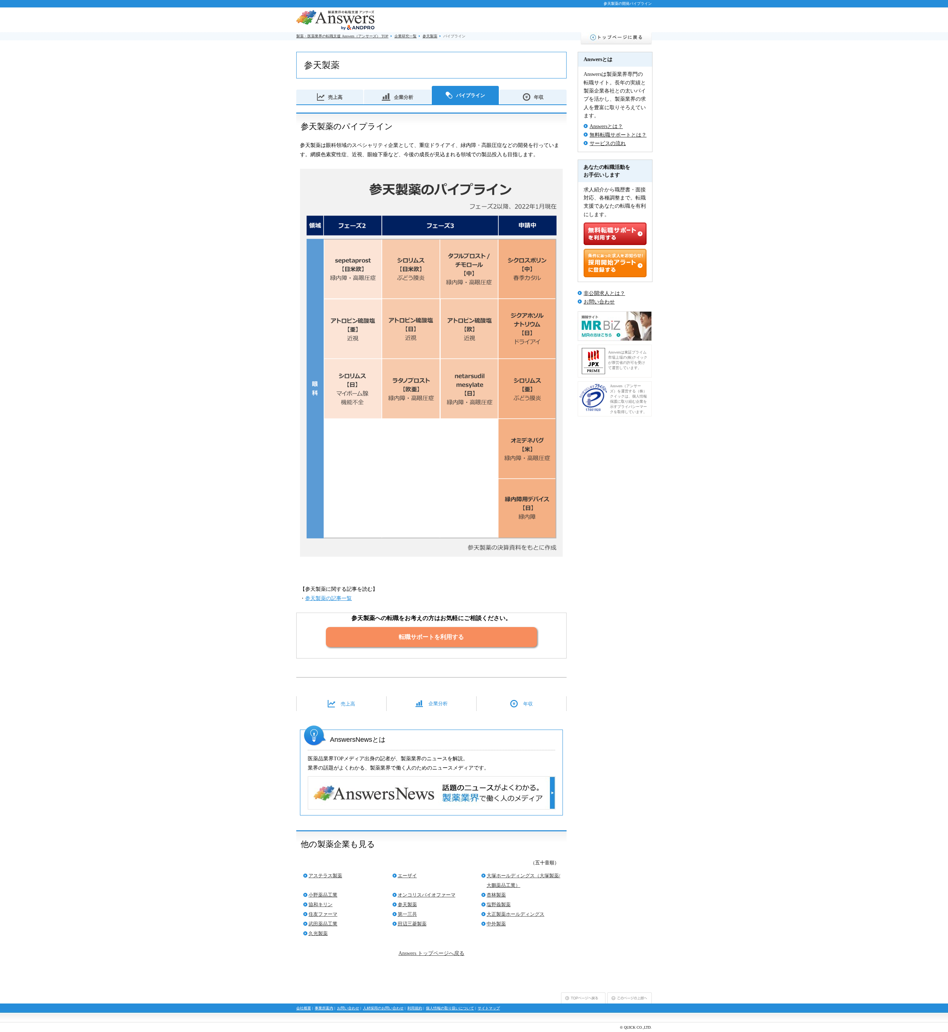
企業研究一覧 (405, 36)
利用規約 (414, 1008)
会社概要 (303, 1008)
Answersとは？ (606, 126)
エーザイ (407, 875)
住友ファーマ (322, 914)
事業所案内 (324, 1008)
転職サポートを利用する (431, 637)
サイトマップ (489, 1008)
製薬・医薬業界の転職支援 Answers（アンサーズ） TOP (342, 36)
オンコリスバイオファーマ (426, 895)
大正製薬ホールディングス (515, 914)
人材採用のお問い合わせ (383, 1008)
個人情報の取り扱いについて (450, 1008)
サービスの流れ (608, 143)
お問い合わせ (599, 302)
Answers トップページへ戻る (431, 953)
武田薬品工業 (322, 924)
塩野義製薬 (499, 904)
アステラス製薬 (325, 875)
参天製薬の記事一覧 (328, 598)
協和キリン (320, 904)
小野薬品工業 (322, 895)
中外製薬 (496, 924)
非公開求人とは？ (604, 293)
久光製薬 (318, 933)
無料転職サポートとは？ (618, 135)
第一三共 (407, 914)
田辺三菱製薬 (412, 924)
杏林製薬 (496, 895)
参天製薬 (430, 36)
